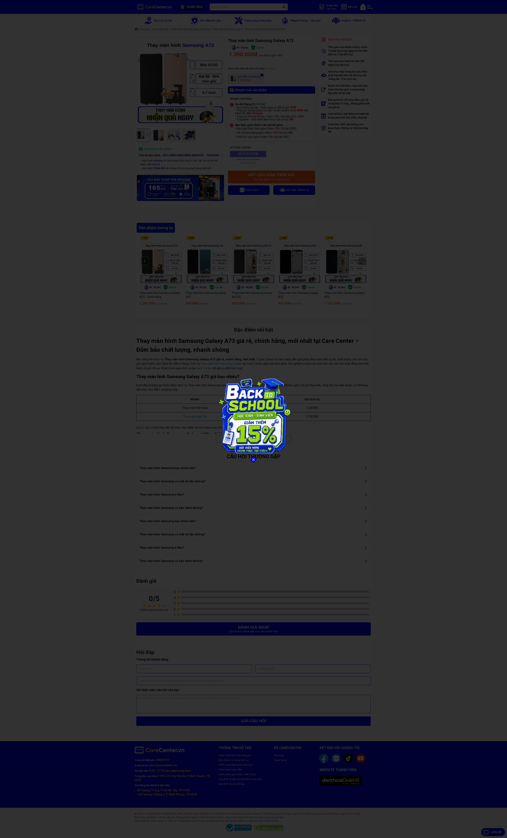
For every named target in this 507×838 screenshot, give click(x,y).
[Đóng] (253, 459)
